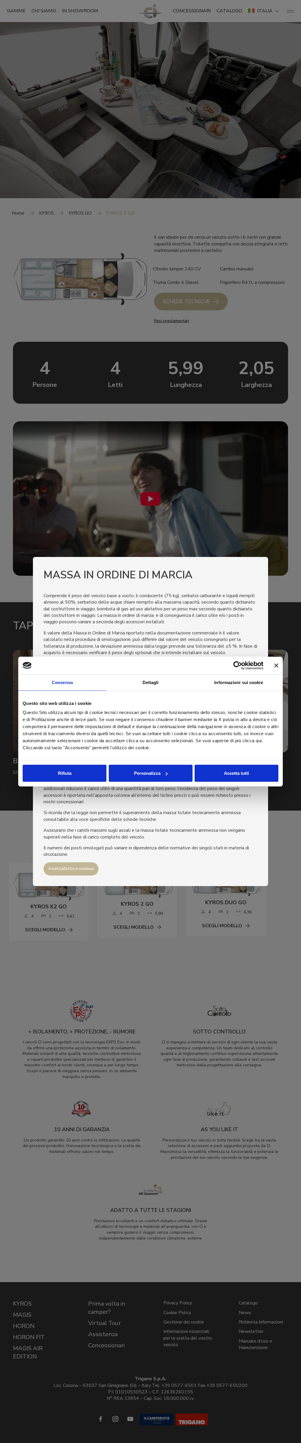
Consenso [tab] (62, 682)
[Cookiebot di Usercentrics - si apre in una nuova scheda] (237, 665)
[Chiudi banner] (276, 665)
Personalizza (147, 773)
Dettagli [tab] (151, 682)
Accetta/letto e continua (71, 868)
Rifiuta (64, 773)
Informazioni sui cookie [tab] (238, 682)
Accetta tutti (236, 773)
